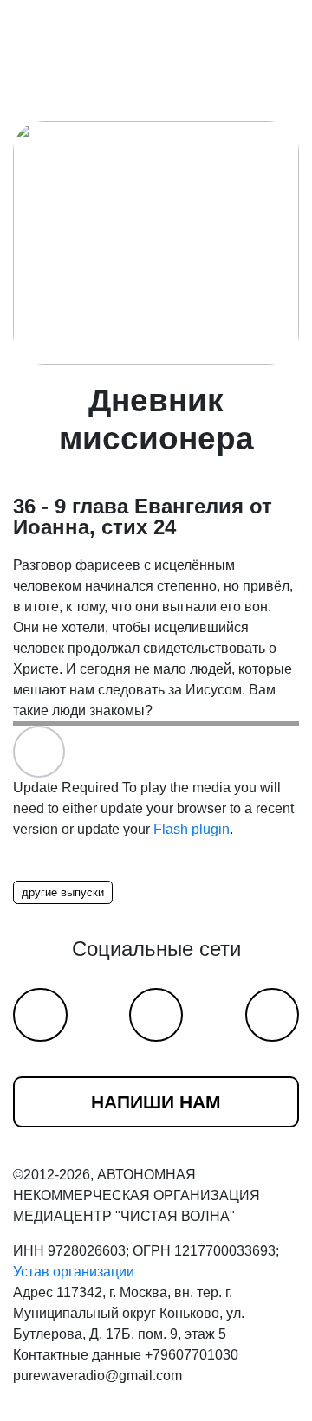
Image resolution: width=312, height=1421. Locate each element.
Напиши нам (156, 1102)
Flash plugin (191, 829)
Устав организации (73, 1271)
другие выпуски (63, 892)
